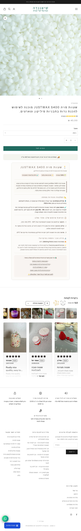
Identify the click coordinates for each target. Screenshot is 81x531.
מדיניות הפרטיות (72, 498)
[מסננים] (47, 303)
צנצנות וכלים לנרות (14, 451)
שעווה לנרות (16, 440)
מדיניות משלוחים (72, 505)
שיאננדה (74, 103)
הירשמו (72, 452)
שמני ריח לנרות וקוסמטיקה (11, 444)
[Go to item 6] (14, 313)
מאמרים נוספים (44, 478)
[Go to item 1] (71, 313)
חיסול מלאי (16, 472)
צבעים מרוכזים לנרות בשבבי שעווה (40, 270)
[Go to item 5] (26, 313)
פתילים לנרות (16, 447)
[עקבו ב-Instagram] (71, 515)
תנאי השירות (74, 508)
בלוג (19, 475)
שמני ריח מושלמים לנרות (40, 267)
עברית (41, 521)
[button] (71, 116)
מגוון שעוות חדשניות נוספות (40, 261)
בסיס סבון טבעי (15, 465)
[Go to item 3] (48, 313)
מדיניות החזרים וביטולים (70, 501)
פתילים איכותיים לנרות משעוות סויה (40, 264)
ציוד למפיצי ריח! (15, 461)
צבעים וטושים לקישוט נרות (11, 454)
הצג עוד (41, 376)
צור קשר (75, 491)
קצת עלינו (17, 468)
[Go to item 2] (60, 313)
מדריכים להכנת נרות (13, 437)
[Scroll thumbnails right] (75, 313)
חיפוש (76, 494)
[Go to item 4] (37, 313)
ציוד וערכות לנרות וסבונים (12, 458)
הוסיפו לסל (40, 148)
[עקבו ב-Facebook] (77, 515)
